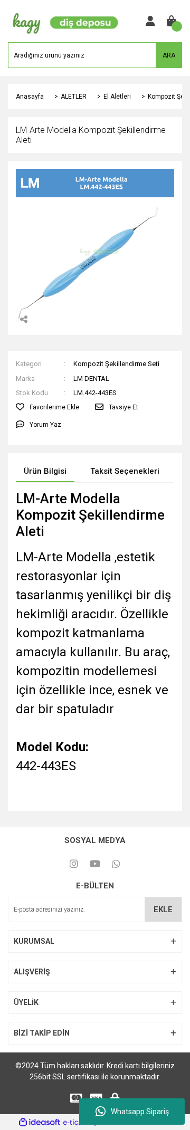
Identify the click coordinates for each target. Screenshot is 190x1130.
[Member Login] (150, 21)
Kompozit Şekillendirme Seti (116, 364)
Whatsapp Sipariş (140, 1111)
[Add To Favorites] (47, 407)
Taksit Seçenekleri (124, 471)
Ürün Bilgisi (45, 471)
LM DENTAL (91, 378)
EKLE (163, 909)
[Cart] (171, 21)
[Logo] (63, 20)
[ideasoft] (39, 1122)
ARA (169, 55)
